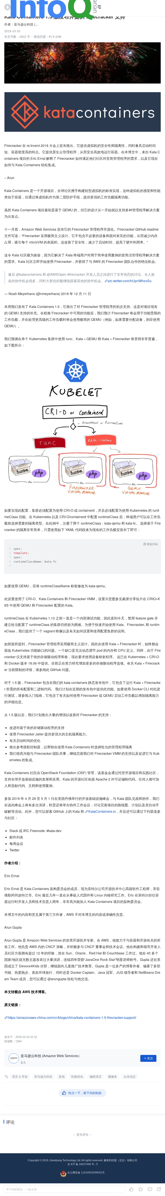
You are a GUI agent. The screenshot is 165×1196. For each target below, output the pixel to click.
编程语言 (96, 1076)
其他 (62, 1076)
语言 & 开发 (20, 1076)
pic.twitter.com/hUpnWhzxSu (129, 280)
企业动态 (130, 1076)
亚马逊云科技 (43, 1076)
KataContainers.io (102, 811)
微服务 (112, 1076)
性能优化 (77, 1076)
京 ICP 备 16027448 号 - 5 (82, 1164)
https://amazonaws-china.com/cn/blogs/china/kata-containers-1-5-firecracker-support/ (72, 1017)
